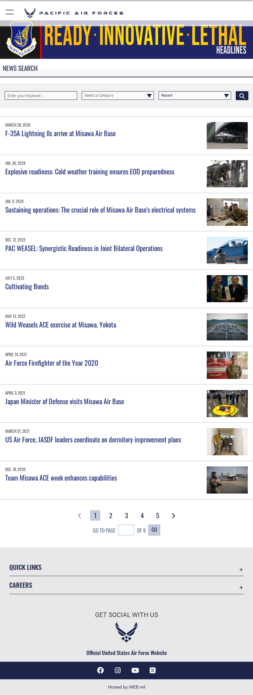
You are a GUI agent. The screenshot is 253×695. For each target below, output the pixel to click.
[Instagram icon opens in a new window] (117, 670)
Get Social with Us (126, 615)
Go (154, 529)
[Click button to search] (242, 95)
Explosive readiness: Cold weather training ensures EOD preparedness (89, 171)
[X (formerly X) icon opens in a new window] (152, 670)
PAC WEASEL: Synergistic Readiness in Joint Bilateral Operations (84, 248)
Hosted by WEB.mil (126, 687)
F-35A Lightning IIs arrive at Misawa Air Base (60, 133)
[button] (10, 13)
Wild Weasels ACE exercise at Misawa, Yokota (60, 324)
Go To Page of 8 (119, 530)
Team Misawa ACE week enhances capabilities (61, 477)
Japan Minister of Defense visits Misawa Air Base (64, 401)
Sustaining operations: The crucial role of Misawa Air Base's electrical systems (100, 209)
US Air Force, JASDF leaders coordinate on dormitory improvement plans (93, 439)
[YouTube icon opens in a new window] (135, 670)
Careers (20, 585)
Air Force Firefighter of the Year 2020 (51, 363)
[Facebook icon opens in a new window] (100, 670)
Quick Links (25, 567)
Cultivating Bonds (27, 286)
